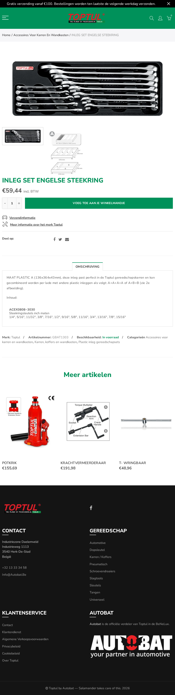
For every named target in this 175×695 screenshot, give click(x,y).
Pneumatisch (98, 564)
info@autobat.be (14, 574)
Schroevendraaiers (102, 571)
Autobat (95, 624)
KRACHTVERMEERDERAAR (83, 463)
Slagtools (96, 578)
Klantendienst (11, 632)
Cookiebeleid (11, 653)
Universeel (97, 599)
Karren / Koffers (100, 557)
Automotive (98, 543)
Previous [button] (13, 89)
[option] (87, 88)
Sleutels (95, 585)
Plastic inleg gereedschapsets (99, 342)
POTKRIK (9, 463)
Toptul (15, 337)
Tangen (95, 592)
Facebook (54, 239)
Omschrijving (87, 266)
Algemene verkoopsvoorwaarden (25, 639)
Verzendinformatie (22, 218)
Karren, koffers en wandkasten (56, 342)
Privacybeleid (11, 646)
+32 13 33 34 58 (14, 567)
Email (67, 239)
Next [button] (161, 89)
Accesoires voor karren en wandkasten (41, 35)
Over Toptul (10, 660)
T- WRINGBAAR (132, 463)
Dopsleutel (97, 550)
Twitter (60, 239)
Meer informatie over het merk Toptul (36, 224)
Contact (7, 625)
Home (6, 35)
